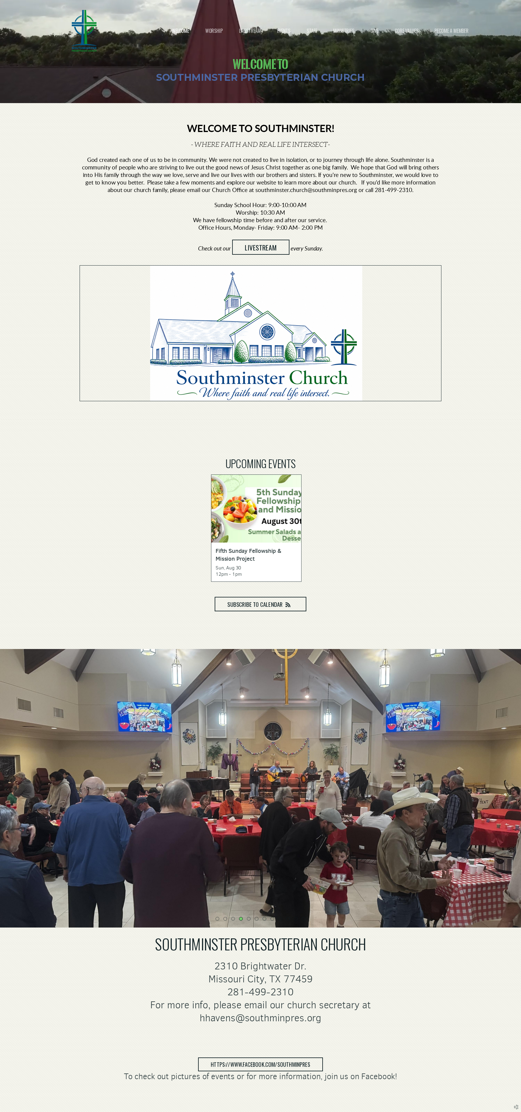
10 (289, 920)
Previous (7, 788)
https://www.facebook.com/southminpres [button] (260, 1064)
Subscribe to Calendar (255, 604)
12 (305, 920)
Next (514, 788)
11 (297, 920)
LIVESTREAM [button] (261, 247)
